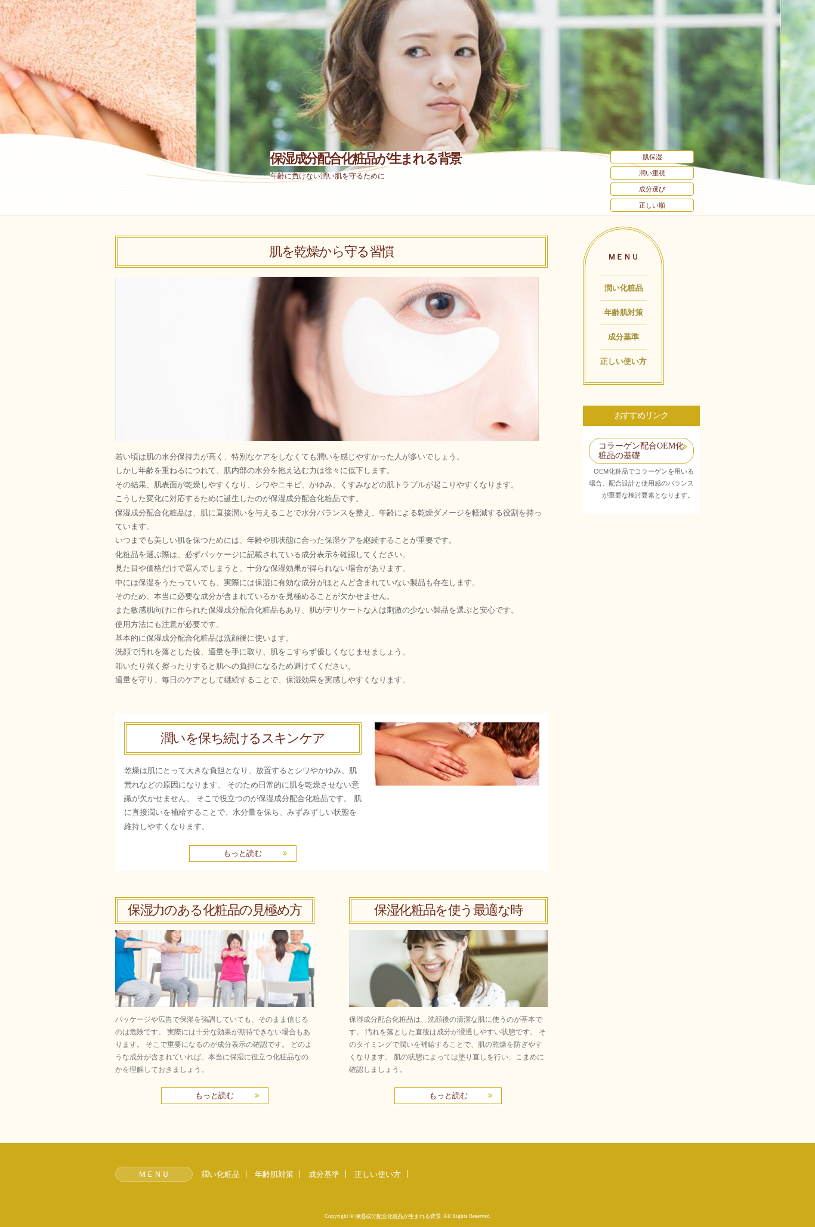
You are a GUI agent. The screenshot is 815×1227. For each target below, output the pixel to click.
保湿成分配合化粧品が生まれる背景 (365, 158)
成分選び (652, 189)
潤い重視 (652, 173)
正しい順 (652, 205)
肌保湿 (652, 156)
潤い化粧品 (623, 287)
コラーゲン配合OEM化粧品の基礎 (641, 450)
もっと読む (242, 853)
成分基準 (623, 336)
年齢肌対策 (623, 312)
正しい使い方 (623, 361)
